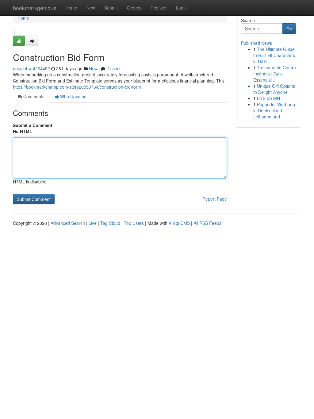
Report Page (214, 199)
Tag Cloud (110, 223)
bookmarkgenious (34, 8)
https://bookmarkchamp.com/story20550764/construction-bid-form (77, 87)
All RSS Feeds (207, 223)
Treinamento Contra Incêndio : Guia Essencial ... (274, 73)
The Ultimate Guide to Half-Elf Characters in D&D (274, 55)
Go (289, 28)
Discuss (113, 68)
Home (71, 8)
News (94, 68)
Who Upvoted (72, 96)
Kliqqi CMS (179, 223)
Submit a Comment (32, 125)
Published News (256, 43)
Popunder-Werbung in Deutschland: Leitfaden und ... (274, 110)
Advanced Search (68, 223)
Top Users (134, 223)
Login (181, 8)
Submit (111, 8)
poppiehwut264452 (31, 68)
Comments (33, 96)
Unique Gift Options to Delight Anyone (274, 89)
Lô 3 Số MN (268, 98)
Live (93, 223)
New (90, 8)
